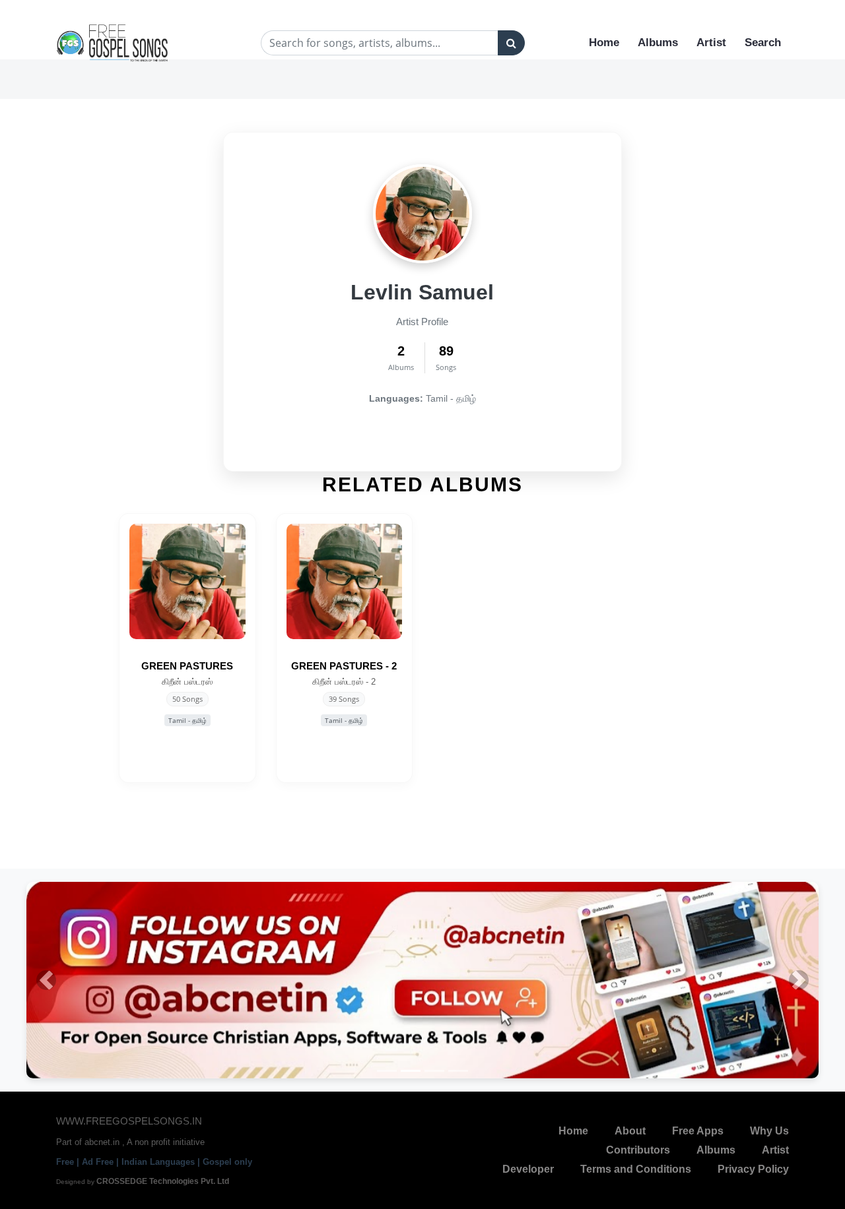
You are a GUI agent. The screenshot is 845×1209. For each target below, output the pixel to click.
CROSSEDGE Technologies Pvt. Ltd (162, 1177)
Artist (711, 42)
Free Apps (698, 1126)
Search (763, 42)
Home (604, 42)
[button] (46, 978)
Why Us (769, 1126)
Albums (658, 42)
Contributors (638, 1146)
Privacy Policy (753, 1165)
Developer (528, 1165)
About (630, 1126)
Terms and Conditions (635, 1165)
